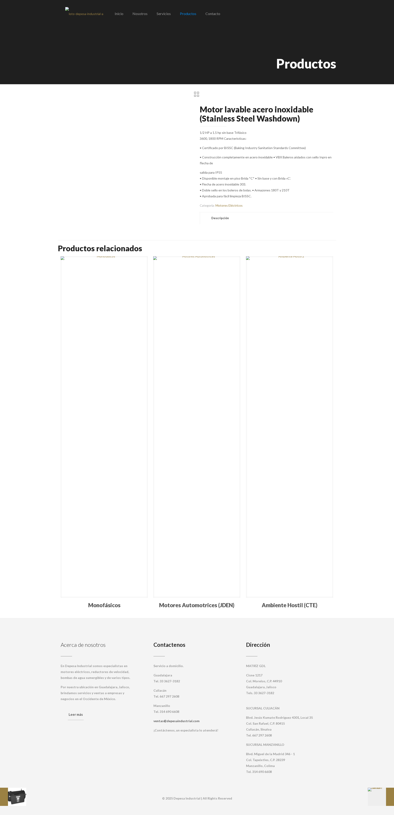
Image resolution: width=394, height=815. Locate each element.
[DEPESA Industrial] (84, 13)
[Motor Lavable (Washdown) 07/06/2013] (381, 797)
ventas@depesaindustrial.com (176, 721)
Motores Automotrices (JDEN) (196, 605)
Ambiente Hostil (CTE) (289, 605)
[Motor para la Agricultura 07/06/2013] (13, 797)
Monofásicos (104, 605)
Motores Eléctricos (229, 205)
